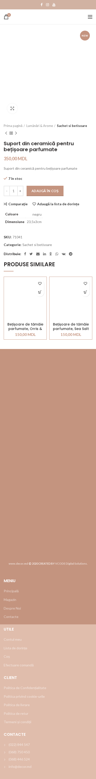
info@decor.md (20, 766)
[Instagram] (47, 4)
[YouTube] (54, 4)
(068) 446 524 (19, 759)
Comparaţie (18, 204)
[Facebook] (41, 4)
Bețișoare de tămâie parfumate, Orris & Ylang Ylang (25, 326)
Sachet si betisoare (72, 126)
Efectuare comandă (19, 665)
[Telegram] (70, 254)
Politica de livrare (17, 705)
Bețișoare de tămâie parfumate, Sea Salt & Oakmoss (71, 326)
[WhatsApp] (57, 254)
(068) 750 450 (19, 752)
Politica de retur (16, 713)
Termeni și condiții (17, 722)
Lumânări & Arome (39, 126)
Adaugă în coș (45, 191)
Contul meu (13, 639)
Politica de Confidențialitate (25, 688)
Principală (11, 591)
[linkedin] (44, 254)
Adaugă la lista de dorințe (58, 204)
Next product (16, 133)
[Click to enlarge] (12, 108)
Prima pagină (13, 126)
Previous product (6, 133)
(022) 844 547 (19, 744)
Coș (7, 656)
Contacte (11, 617)
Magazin (10, 599)
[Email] (37, 254)
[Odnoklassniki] (51, 254)
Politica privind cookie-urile (24, 696)
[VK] (63, 254)
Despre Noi (12, 608)
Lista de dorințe (15, 648)
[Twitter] (31, 254)
